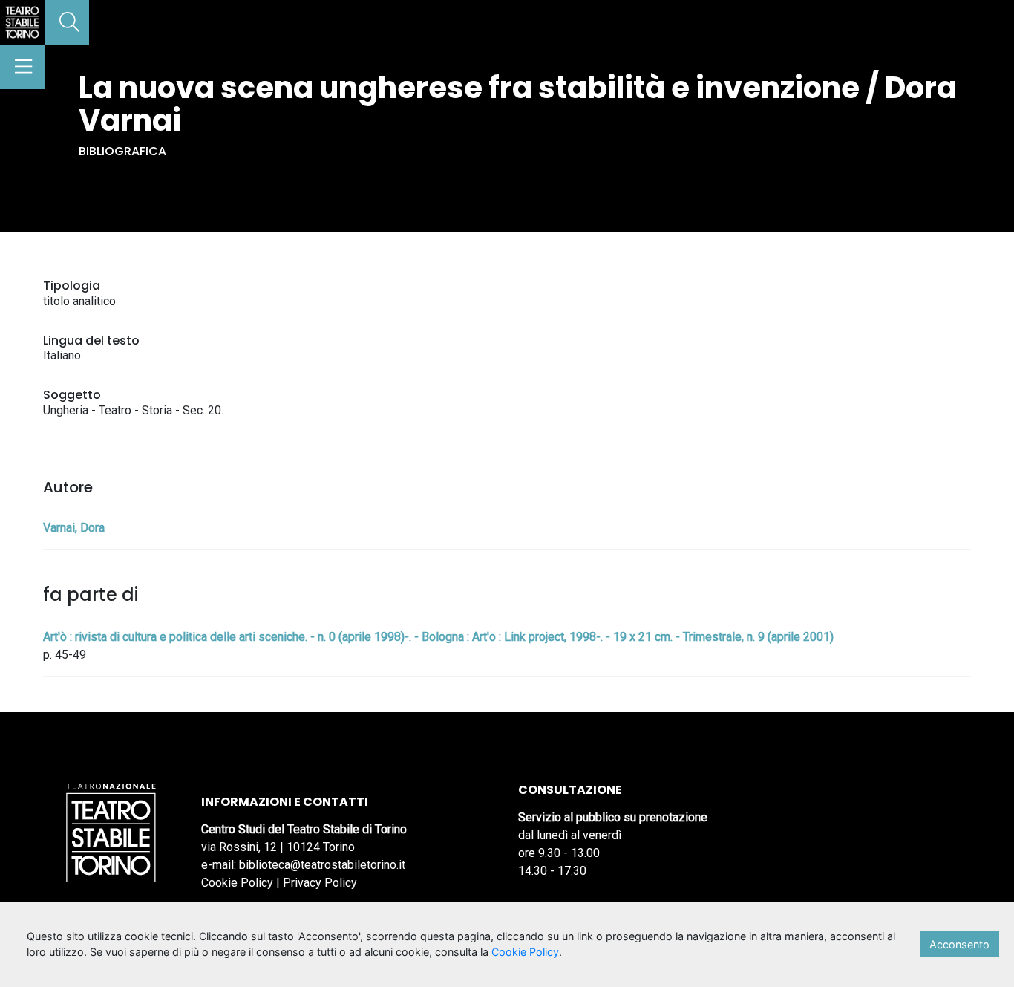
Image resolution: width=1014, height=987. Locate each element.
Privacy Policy (320, 883)
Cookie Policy (237, 883)
